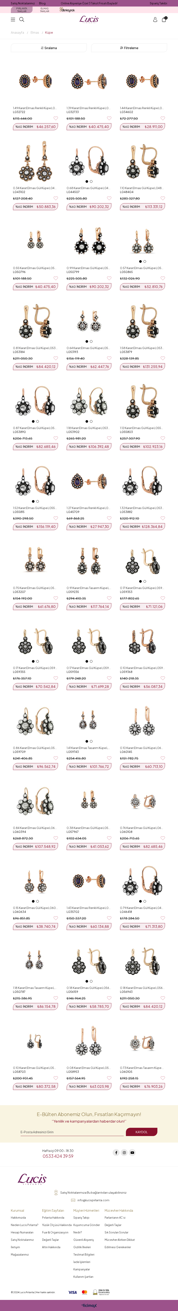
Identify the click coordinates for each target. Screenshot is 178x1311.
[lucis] (32, 1179)
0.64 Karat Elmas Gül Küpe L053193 (89, 348)
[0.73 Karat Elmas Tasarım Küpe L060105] (142, 1041)
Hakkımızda (18, 1217)
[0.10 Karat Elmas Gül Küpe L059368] (142, 641)
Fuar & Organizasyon (55, 1232)
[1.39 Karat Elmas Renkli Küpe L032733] (89, 81)
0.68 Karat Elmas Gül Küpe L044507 (89, 188)
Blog (42, 3)
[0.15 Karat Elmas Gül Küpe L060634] (35, 881)
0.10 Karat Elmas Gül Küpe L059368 (142, 668)
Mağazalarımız (20, 1254)
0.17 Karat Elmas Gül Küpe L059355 (35, 668)
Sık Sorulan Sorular (116, 1232)
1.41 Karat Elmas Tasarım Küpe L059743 (89, 748)
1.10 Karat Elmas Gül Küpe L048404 (142, 188)
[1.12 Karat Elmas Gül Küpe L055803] (142, 401)
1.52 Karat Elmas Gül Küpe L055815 (35, 508)
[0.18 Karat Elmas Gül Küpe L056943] (142, 961)
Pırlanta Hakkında (53, 1217)
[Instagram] (124, 1152)
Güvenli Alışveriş (83, 1239)
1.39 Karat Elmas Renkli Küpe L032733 (89, 108)
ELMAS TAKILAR (44, 10)
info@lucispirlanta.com (93, 1200)
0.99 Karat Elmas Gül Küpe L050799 (89, 268)
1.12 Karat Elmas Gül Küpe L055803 (142, 428)
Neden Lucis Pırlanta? (24, 1225)
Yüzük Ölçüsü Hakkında (57, 1225)
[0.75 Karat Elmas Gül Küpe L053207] (35, 561)
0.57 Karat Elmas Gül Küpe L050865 (142, 268)
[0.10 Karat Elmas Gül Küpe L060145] (142, 721)
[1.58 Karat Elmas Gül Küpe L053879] (142, 321)
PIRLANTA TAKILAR (21, 10)
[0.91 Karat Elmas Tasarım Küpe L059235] (89, 561)
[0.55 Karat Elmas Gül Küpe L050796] (35, 241)
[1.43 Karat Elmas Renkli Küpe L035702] (89, 881)
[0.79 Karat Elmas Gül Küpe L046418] (142, 881)
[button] (87, 181)
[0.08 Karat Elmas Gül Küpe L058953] (89, 1041)
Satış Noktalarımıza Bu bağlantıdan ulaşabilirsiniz (93, 1192)
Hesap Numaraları (22, 1232)
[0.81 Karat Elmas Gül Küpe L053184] (35, 321)
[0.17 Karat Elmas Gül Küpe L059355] (35, 641)
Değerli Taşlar (50, 1239)
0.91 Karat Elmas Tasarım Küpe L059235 (89, 588)
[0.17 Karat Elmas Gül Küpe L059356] (89, 641)
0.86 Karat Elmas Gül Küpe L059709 (35, 748)
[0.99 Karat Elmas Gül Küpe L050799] (89, 241)
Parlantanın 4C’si (115, 1217)
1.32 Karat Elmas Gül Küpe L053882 (142, 508)
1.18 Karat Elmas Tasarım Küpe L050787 (35, 988)
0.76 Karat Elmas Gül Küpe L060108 (142, 828)
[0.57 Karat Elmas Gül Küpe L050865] (142, 241)
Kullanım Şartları (83, 1276)
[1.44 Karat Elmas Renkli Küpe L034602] (142, 81)
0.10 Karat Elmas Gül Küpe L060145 (142, 748)
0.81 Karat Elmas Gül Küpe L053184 (35, 348)
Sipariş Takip (81, 1217)
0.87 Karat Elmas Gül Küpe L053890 (35, 428)
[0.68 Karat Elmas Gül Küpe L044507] (89, 161)
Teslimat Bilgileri (83, 1254)
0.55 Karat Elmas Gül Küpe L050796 (35, 268)
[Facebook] (116, 1152)
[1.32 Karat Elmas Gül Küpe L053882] (142, 481)
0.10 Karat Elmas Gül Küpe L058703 (35, 1068)
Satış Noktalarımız (23, 3)
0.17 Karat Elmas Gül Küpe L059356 (89, 668)
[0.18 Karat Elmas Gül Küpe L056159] (89, 961)
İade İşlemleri (81, 1262)
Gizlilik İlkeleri (82, 1247)
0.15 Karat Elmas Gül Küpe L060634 (35, 908)
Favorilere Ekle (56, 118)
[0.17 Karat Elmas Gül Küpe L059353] (142, 561)
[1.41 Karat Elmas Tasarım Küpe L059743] (89, 721)
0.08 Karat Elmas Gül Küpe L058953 (89, 1068)
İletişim (15, 1247)
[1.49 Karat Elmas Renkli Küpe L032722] (35, 81)
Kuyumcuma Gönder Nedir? (86, 1228)
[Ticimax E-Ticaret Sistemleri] (89, 1306)
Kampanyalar (81, 1269)
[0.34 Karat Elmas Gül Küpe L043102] (35, 161)
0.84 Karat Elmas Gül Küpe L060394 (35, 828)
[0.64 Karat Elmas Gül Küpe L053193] (89, 321)
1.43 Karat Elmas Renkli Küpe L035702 (89, 908)
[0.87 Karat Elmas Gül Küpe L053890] (35, 401)
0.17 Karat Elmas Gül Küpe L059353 (142, 588)
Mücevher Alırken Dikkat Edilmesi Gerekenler (120, 1243)
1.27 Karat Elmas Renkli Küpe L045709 (89, 508)
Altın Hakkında (51, 1247)
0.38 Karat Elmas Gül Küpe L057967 (89, 828)
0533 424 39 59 (58, 1156)
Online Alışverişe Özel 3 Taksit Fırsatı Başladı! (89, 3)
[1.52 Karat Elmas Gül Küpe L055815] (35, 481)
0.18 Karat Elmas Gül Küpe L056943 (142, 988)
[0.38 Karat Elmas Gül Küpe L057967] (89, 801)
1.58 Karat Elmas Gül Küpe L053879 (142, 348)
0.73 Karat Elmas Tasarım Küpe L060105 (142, 1068)
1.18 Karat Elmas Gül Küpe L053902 (89, 428)
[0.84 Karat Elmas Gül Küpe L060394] (35, 801)
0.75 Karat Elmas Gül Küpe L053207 (35, 588)
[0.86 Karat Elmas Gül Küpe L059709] (35, 721)
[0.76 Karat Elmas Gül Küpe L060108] (142, 801)
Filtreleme (131, 48)
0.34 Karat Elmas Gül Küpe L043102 (35, 188)
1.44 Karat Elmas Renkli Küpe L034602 (142, 108)
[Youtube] (132, 1152)
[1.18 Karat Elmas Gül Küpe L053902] (89, 401)
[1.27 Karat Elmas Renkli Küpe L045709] (89, 481)
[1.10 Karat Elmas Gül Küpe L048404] (142, 161)
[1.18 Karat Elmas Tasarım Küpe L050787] (35, 961)
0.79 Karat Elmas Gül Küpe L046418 (142, 908)
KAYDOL (142, 1132)
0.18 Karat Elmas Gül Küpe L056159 (89, 988)
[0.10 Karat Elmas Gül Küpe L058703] (35, 1041)
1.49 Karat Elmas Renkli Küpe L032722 (35, 108)
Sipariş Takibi (158, 3)
